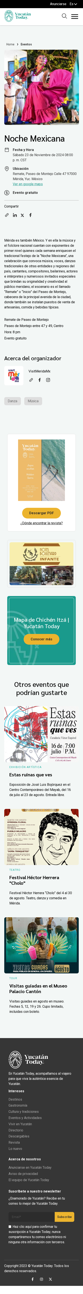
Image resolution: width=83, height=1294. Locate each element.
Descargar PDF (41, 513)
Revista (14, 1142)
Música (33, 401)
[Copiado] (6, 216)
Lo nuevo (15, 1149)
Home (10, 44)
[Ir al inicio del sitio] (17, 21)
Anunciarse (58, 4)
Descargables (19, 1136)
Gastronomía (18, 1105)
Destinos (15, 1099)
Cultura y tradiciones (24, 1112)
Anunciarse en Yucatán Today (30, 1167)
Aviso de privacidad (23, 1174)
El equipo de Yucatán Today (29, 1180)
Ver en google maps (28, 184)
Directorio (16, 1130)
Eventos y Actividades (25, 1118)
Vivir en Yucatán (20, 1124)
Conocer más (41, 639)
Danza (12, 401)
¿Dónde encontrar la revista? (41, 523)
